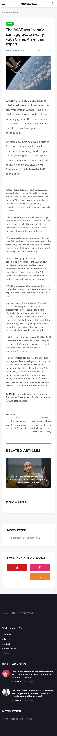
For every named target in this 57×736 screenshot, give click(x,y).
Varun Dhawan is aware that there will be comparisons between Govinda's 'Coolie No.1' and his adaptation (32, 693)
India (13, 12)
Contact (6, 643)
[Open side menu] (3, 3)
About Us (6, 634)
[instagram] (40, 567)
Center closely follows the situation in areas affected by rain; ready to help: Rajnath (28, 479)
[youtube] (17, 567)
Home (5, 12)
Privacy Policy (9, 648)
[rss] (40, 576)
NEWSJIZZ (18, 682)
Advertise (6, 639)
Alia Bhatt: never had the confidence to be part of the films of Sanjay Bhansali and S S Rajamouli (33, 674)
